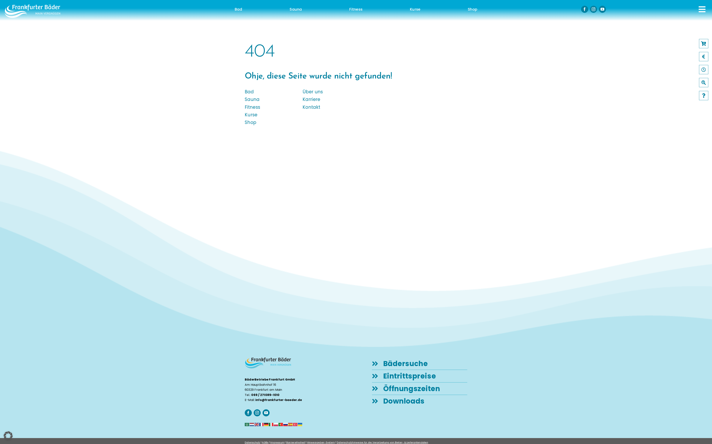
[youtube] (602, 9)
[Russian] (285, 424)
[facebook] (584, 9)
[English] (256, 424)
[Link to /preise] (703, 56)
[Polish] (276, 424)
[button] (8, 436)
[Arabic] (247, 424)
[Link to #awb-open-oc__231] (702, 9)
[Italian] (271, 424)
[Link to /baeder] (703, 82)
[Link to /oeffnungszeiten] (703, 69)
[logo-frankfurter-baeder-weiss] (32, 6)
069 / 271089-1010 (265, 395)
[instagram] (593, 9)
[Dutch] (252, 424)
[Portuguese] (280, 424)
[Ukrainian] (300, 424)
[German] (266, 424)
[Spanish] (290, 424)
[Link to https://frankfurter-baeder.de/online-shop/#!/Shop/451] (703, 43)
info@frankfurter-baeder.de (278, 400)
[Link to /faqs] (703, 95)
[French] (261, 424)
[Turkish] (295, 424)
